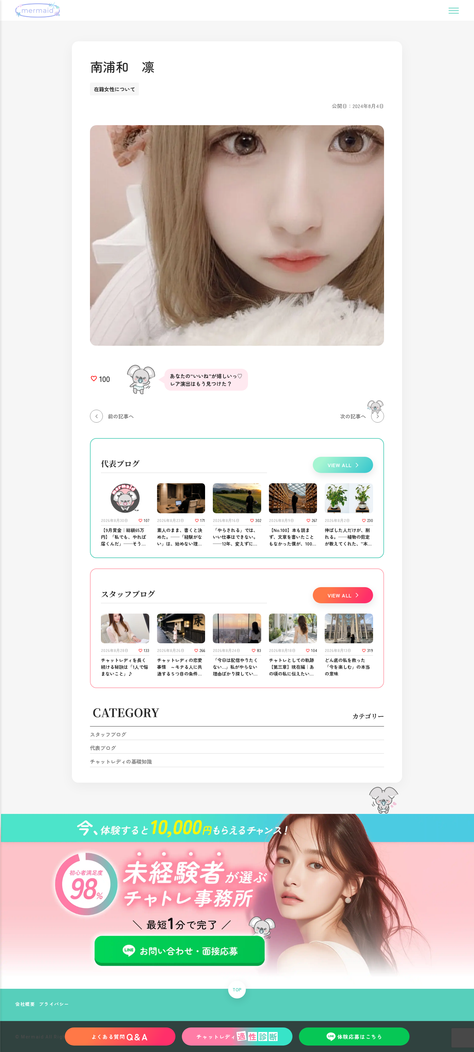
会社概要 (25, 1004)
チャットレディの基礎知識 (121, 761)
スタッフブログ (108, 734)
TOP (237, 989)
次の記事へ (353, 416)
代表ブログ (103, 748)
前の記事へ (121, 416)
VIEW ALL (340, 465)
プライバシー (54, 1004)
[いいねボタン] (94, 379)
